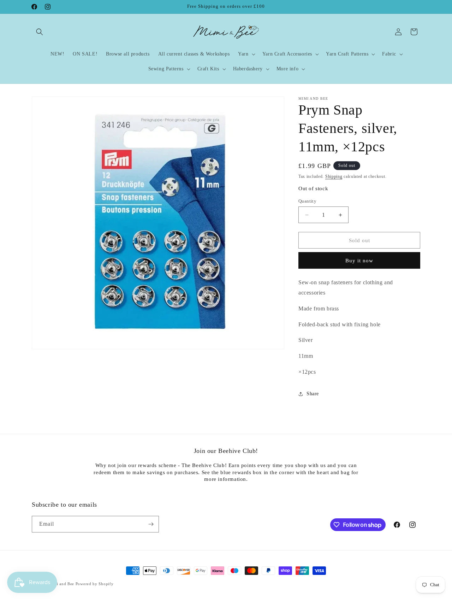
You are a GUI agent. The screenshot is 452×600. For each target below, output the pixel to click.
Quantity (307, 201)
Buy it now (359, 260)
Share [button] (313, 393)
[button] (39, 32)
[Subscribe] (151, 524)
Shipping (334, 176)
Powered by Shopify (95, 584)
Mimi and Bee (61, 584)
